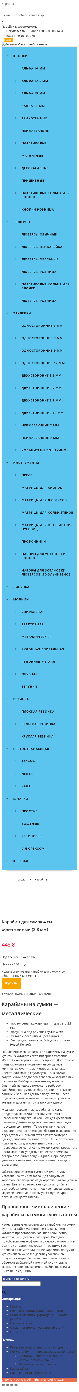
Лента (27, 774)
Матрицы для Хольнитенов (48, 512)
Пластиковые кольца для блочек (46, 286)
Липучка (21, 587)
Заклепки (22, 313)
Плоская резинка (38, 711)
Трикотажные (34, 118)
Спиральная (33, 612)
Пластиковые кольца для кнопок (46, 195)
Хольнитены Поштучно (44, 450)
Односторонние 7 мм (42, 338)
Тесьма (28, 761)
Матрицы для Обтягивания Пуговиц (47, 527)
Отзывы (16, 1332)
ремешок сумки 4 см (47, 1032)
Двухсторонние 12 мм (43, 413)
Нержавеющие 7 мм (40, 425)
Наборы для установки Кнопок (44, 556)
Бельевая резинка (38, 724)
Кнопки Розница (38, 209)
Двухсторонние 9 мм (42, 400)
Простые (29, 811)
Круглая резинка (38, 736)
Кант (26, 786)
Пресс (27, 475)
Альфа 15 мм (33, 93)
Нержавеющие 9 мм (40, 438)
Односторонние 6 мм (42, 326)
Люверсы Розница (39, 301)
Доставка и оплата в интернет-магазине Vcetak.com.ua (41, 1358)
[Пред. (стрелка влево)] (3, 1389)
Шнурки (20, 799)
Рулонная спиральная (43, 649)
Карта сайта (19, 1368)
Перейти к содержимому (19, 26)
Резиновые (32, 836)
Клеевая (20, 861)
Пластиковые (34, 143)
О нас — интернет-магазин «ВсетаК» (37, 1327)
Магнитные (32, 156)
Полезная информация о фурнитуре (36, 1347)
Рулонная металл (38, 662)
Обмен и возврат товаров (37, 1364)
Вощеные (30, 824)
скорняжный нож (31, 1060)
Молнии (21, 599)
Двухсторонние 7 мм (42, 388)
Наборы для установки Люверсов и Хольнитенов (46, 572)
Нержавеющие (35, 131)
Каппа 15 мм (33, 106)
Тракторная (33, 624)
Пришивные (33, 180)
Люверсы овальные (40, 259)
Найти (8, 40)
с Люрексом (33, 848)
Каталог (15, 1306)
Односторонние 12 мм (43, 363)
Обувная (29, 674)
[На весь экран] (7, 1385)
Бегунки (29, 686)
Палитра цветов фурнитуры (30, 1373)
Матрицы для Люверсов (44, 500)
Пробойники (34, 541)
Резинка (21, 699)
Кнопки (20, 56)
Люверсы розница (39, 272)
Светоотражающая (31, 749)
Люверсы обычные (39, 234)
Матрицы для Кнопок (42, 488)
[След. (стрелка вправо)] (7, 1389)
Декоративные (35, 168)
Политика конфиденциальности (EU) (36, 1311)
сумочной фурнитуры (48, 1262)
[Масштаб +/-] (3, 1385)
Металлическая (36, 637)
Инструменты (26, 463)
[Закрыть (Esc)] (16, 1385)
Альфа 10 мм (33, 68)
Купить (11, 983)
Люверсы (21, 222)
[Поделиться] (11, 1385)
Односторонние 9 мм (42, 350)
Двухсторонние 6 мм (42, 375)
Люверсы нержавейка (42, 247)
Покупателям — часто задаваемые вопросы (42, 1352)
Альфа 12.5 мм (35, 81)
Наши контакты (21, 1323)
